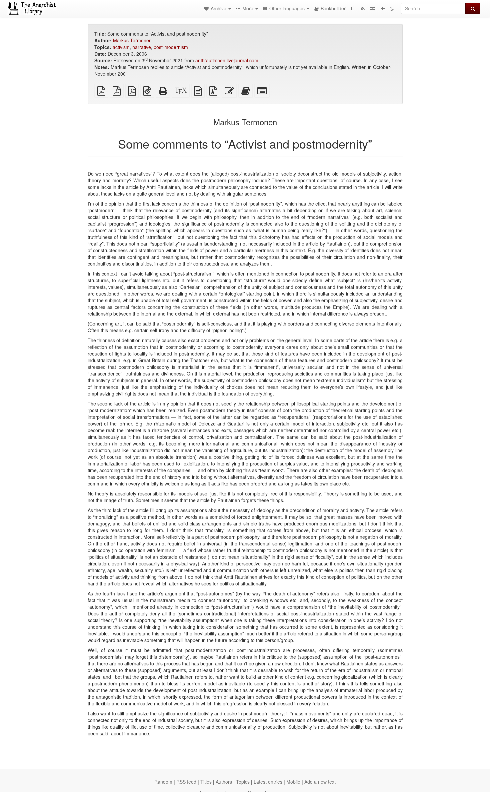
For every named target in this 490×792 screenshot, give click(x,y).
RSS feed (186, 781)
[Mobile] (353, 8)
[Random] (373, 8)
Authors (224, 781)
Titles (206, 781)
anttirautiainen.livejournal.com (226, 60)
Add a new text (320, 781)
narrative (141, 47)
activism (121, 47)
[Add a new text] (383, 8)
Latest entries (268, 781)
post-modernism (171, 47)
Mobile (293, 781)
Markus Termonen (132, 40)
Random (163, 781)
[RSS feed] (363, 8)
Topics (243, 781)
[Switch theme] (392, 8)
